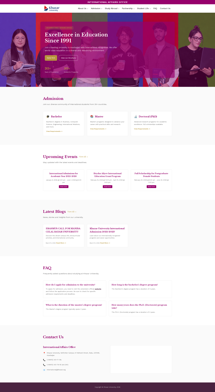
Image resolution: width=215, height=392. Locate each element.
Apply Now (51, 58)
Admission (96, 8)
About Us (83, 8)
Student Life (143, 8)
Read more (63, 186)
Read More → (61, 243)
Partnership (128, 8)
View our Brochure (68, 58)
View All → (83, 157)
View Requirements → (54, 131)
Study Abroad (112, 8)
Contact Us (165, 8)
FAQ (155, 8)
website (98, 289)
